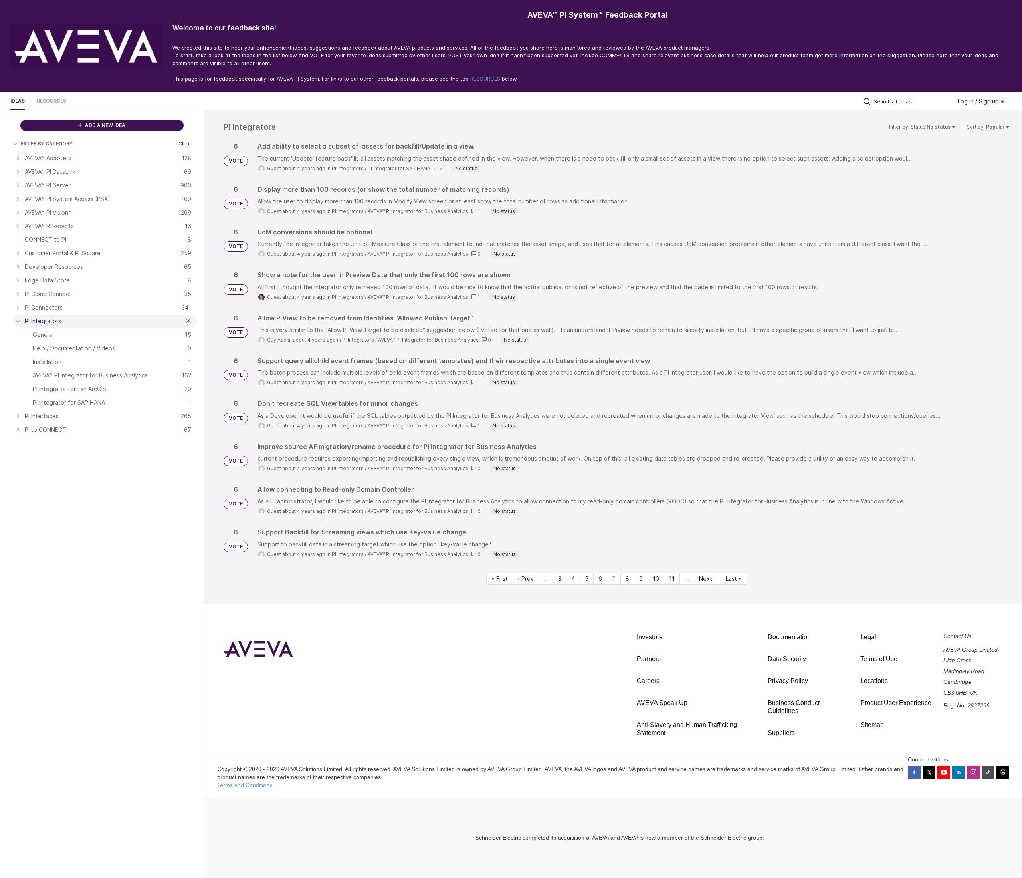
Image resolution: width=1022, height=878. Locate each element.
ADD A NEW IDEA (104, 125)
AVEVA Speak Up (662, 702)
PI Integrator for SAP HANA (399, 168)
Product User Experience (895, 702)
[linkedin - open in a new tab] (958, 772)
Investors (649, 637)
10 (656, 578)
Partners (649, 659)
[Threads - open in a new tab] (1002, 772)
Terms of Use (878, 659)
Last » (734, 578)
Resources (51, 101)
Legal (868, 637)
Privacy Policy (788, 680)
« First (499, 578)
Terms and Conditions (244, 785)
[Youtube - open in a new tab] (943, 772)
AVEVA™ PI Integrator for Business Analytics (418, 211)
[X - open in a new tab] (929, 772)
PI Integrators (348, 168)
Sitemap (872, 724)
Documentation (789, 637)
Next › (707, 578)
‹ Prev (526, 578)
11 (672, 578)
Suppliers (781, 732)
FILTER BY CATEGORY (47, 144)
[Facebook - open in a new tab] (914, 772)
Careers (648, 680)
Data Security (787, 659)
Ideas (17, 101)
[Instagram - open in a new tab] (973, 772)
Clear (184, 144)
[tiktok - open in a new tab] (988, 772)
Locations (874, 680)
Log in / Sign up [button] (979, 101)
